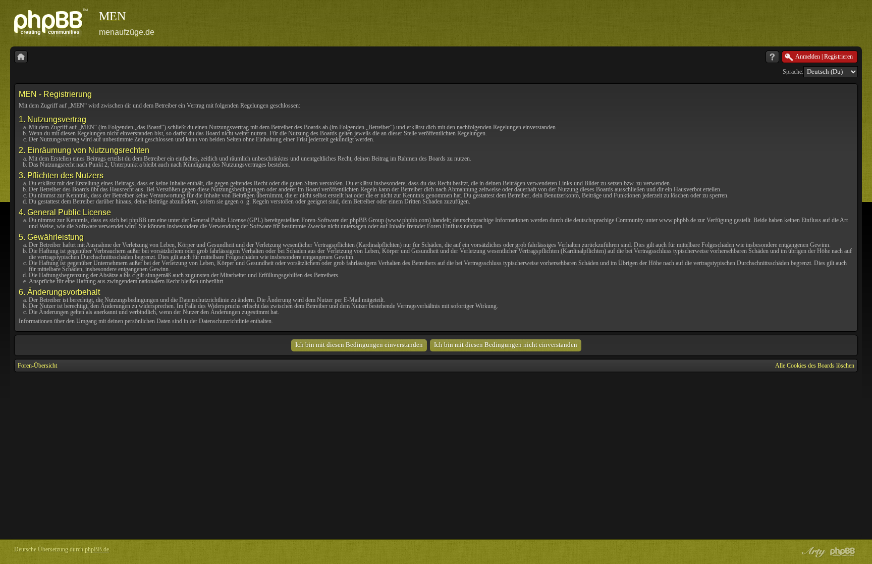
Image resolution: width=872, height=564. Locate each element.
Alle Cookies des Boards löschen (814, 365)
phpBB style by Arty (812, 552)
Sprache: (793, 71)
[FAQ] (772, 56)
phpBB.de (97, 549)
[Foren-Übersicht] (21, 56)
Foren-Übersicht (37, 365)
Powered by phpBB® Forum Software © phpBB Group (843, 552)
